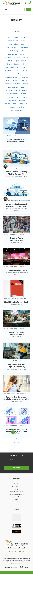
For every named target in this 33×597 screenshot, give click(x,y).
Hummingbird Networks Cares (16, 494)
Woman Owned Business (16, 491)
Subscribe (16, 467)
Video (21, 104)
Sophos (23, 94)
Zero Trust (21, 107)
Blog (16, 489)
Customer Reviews (16, 502)
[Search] (28, 9)
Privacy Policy (14, 562)
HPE (24, 64)
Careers (16, 499)
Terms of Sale (6, 562)
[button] (16, 31)
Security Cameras (21, 90)
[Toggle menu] (2, 3)
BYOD (23, 41)
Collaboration (23, 47)
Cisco (22, 44)
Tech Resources (16, 110)
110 (19, 442)
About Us (16, 484)
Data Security (12, 54)
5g (9, 37)
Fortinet (9, 60)
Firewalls (17, 57)
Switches (10, 97)
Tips (17, 97)
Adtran (15, 37)
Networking (24, 77)
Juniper (17, 70)
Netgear (20, 74)
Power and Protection (12, 84)
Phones (25, 80)
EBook (22, 54)
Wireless (11, 107)
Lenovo (25, 70)
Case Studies (13, 44)
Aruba (23, 37)
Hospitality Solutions (13, 64)
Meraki (12, 74)
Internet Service (22, 67)
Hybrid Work (10, 67)
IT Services (8, 70)
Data (22, 51)
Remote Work (13, 87)
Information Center (16, 486)
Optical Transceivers (12, 80)
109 (14, 442)
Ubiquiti (24, 97)
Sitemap (28, 560)
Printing (25, 84)
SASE (23, 87)
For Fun (25, 57)
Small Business (12, 94)
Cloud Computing (10, 47)
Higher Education (20, 60)
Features (8, 57)
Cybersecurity (13, 51)
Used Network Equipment (16, 100)
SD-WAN (9, 90)
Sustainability (16, 496)
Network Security (11, 77)
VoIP (27, 104)
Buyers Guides (13, 41)
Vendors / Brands (10, 104)
